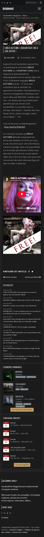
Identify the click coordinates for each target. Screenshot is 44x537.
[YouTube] (7, 3)
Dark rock (24, 389)
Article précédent (32, 277)
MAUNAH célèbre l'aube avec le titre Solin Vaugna (22, 300)
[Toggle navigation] (39, 8)
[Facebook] (1, 3)
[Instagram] (4, 3)
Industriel (27, 404)
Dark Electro (31, 377)
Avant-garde (20, 406)
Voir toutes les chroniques (22, 410)
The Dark (19, 387)
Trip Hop (19, 404)
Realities (18, 374)
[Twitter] (32, 271)
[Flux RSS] (10, 3)
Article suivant (11, 277)
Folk (17, 389)
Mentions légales (16, 530)
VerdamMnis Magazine (12, 15)
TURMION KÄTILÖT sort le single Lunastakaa (19, 327)
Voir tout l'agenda (22, 465)
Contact (4, 517)
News (25, 15)
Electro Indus (20, 377)
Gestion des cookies (20, 532)
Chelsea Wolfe (20, 384)
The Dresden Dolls (17, 447)
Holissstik (19, 396)
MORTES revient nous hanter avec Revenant (19, 306)
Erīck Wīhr (11, 58)
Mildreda (18, 371)
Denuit (13, 423)
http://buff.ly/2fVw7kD (14, 127)
